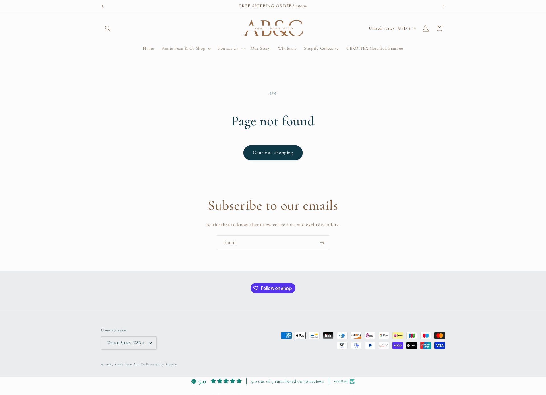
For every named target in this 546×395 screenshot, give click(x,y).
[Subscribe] (322, 242)
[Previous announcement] (102, 6)
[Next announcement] (443, 6)
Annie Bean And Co (129, 364)
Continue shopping (273, 152)
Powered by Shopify (161, 364)
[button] (108, 28)
